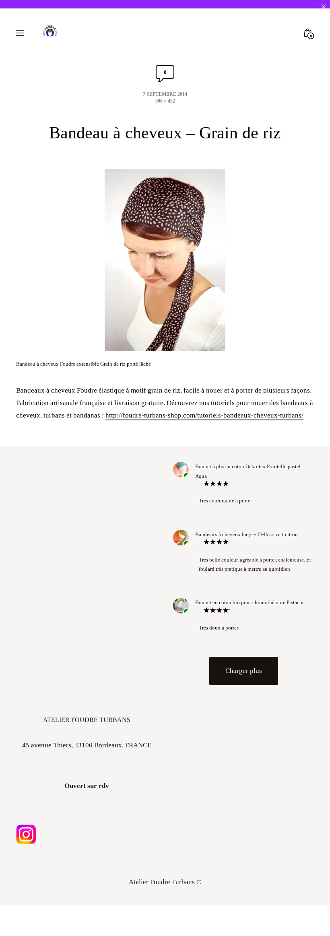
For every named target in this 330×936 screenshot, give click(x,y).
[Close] (323, 6)
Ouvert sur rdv (86, 786)
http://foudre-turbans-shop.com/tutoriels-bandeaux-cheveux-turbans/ (204, 415)
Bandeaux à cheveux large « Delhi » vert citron (246, 534)
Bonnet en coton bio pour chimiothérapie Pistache (250, 602)
